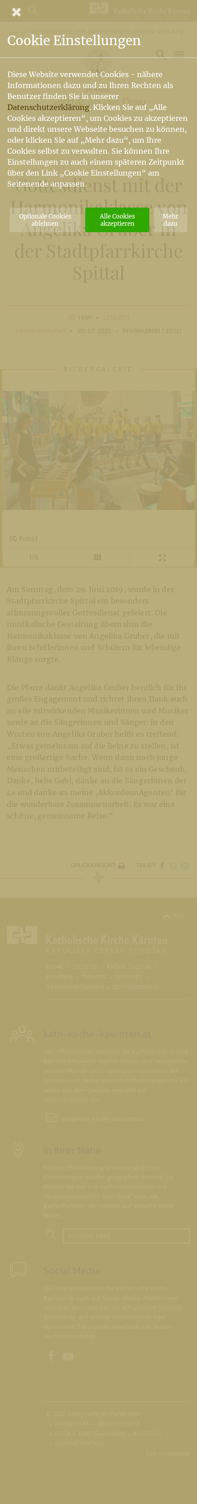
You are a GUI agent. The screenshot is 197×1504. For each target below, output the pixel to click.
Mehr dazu (170, 220)
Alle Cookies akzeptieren (117, 220)
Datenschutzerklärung (48, 107)
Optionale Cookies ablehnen (45, 220)
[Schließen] (98, 12)
